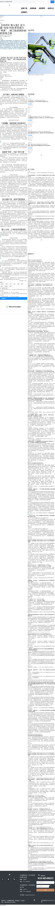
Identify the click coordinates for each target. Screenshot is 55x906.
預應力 (2, 284)
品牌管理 (42, 8)
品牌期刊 (24, 12)
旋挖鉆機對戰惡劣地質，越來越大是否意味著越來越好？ (39, 131)
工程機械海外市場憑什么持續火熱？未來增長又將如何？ (39, 116)
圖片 (22, 284)
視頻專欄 (30, 104)
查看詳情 (30, 188)
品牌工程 (24, 8)
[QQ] (8, 879)
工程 (10, 284)
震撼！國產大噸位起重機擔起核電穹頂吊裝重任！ (38, 144)
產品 (2, 286)
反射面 (6, 286)
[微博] (2, 879)
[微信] (14, 879)
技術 (7, 284)
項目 (14, 284)
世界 (10, 286)
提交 (45, 890)
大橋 (18, 284)
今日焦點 (5, 72)
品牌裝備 (33, 8)
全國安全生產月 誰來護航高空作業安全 (36, 74)
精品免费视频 (3, 905)
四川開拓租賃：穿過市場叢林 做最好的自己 (37, 100)
